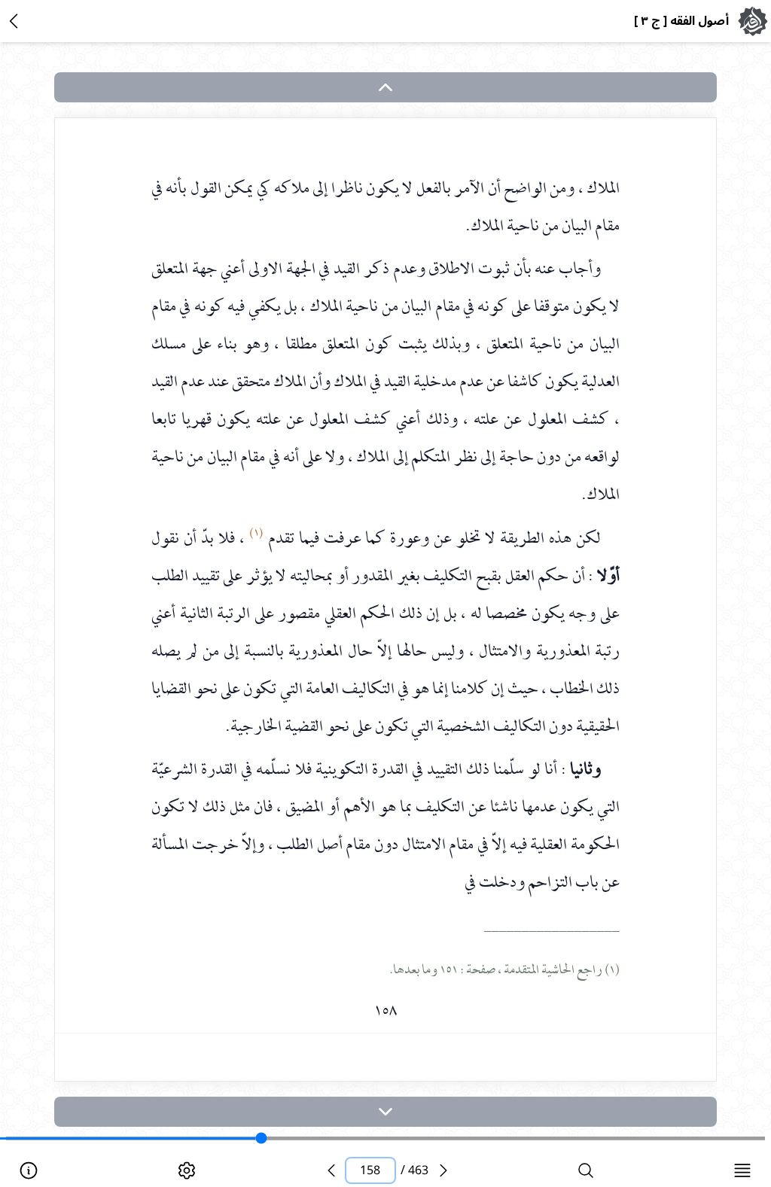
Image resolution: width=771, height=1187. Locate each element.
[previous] (331, 1170)
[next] (385, 1112)
